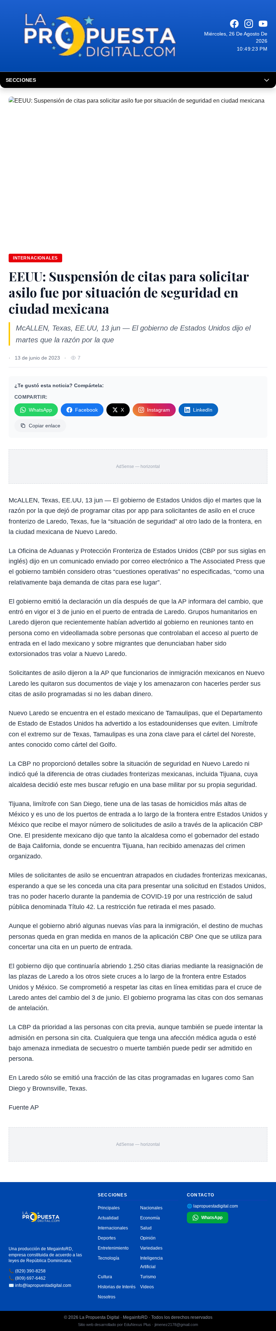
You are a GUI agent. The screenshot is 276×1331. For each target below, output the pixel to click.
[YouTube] (263, 23)
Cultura (105, 1276)
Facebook (86, 410)
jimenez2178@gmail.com (176, 1324)
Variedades (151, 1248)
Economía (150, 1217)
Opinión (148, 1238)
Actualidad (108, 1217)
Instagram (158, 410)
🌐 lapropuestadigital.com (212, 1206)
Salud (146, 1228)
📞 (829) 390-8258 (27, 1271)
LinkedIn (202, 410)
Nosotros (106, 1296)
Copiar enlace (44, 425)
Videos (147, 1286)
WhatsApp (40, 410)
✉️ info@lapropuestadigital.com (40, 1285)
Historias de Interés (116, 1286)
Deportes (107, 1238)
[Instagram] (248, 23)
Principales (109, 1207)
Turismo (148, 1276)
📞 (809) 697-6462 (27, 1278)
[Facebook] (234, 23)
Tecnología (108, 1258)
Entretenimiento (113, 1248)
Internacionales (35, 258)
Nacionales (151, 1207)
